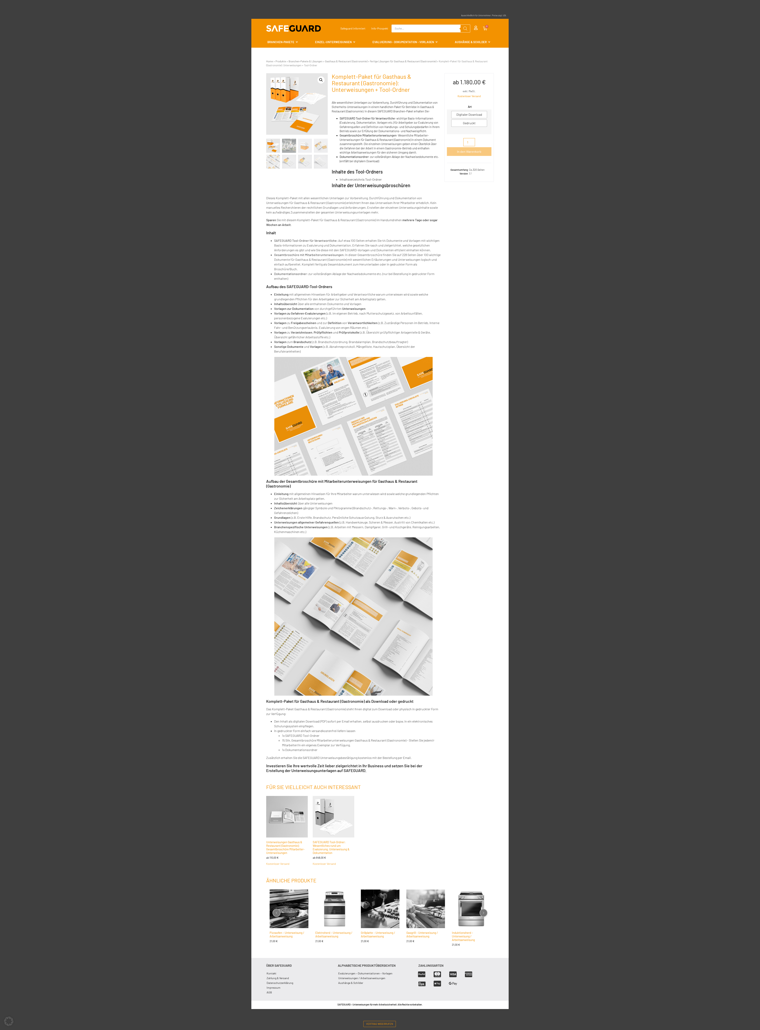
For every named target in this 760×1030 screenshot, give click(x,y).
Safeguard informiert (352, 28)
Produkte (281, 61)
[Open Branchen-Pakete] (296, 42)
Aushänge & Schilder (350, 982)
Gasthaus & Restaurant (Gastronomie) (346, 61)
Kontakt (271, 973)
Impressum (273, 987)
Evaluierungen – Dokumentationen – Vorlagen (365, 973)
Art (470, 106)
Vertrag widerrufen (379, 1023)
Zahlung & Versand (278, 978)
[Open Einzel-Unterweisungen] (354, 42)
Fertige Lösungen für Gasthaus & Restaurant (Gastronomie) (403, 61)
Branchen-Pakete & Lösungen (305, 61)
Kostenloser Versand (469, 96)
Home (269, 61)
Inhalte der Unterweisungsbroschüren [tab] (371, 185)
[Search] (465, 28)
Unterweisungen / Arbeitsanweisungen (361, 978)
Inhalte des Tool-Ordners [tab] (357, 172)
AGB (269, 992)
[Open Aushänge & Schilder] (489, 42)
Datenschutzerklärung (280, 982)
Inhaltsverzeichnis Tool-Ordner (361, 179)
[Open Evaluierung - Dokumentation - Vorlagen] (436, 42)
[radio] (469, 114)
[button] (321, 79)
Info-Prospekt (379, 28)
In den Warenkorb (469, 151)
